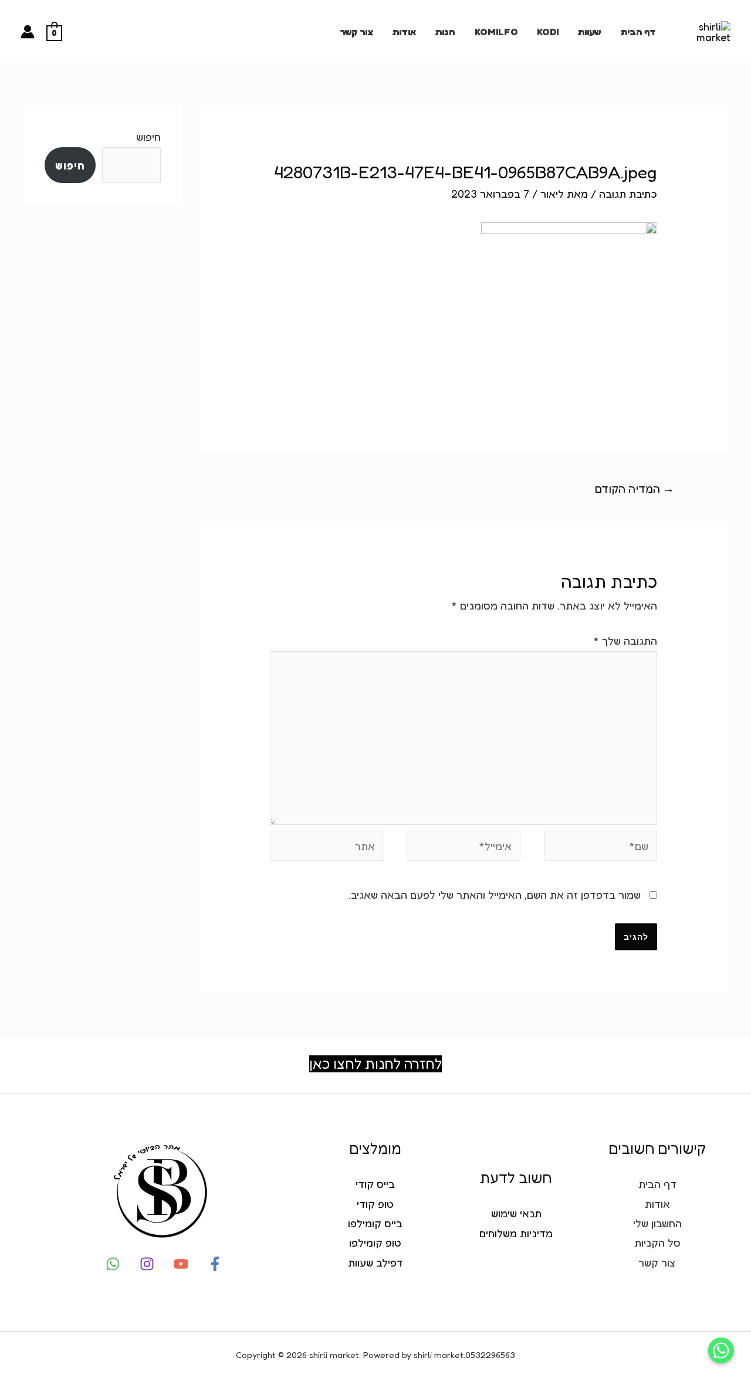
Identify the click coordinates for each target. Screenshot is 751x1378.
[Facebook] (215, 1264)
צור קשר (356, 32)
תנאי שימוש (516, 1213)
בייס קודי (375, 1183)
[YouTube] (181, 1264)
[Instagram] (147, 1264)
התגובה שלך (625, 640)
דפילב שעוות (375, 1262)
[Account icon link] (28, 32)
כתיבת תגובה (628, 193)
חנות (445, 32)
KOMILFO (496, 32)
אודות (404, 32)
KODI (548, 32)
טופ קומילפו (375, 1242)
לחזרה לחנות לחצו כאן (375, 1063)
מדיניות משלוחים (516, 1233)
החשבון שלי (657, 1223)
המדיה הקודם (634, 489)
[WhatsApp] (113, 1264)
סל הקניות (657, 1242)
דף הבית (638, 32)
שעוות (589, 32)
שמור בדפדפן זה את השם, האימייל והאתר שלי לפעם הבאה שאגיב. (495, 894)
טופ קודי (375, 1203)
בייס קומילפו (375, 1223)
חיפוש (148, 136)
